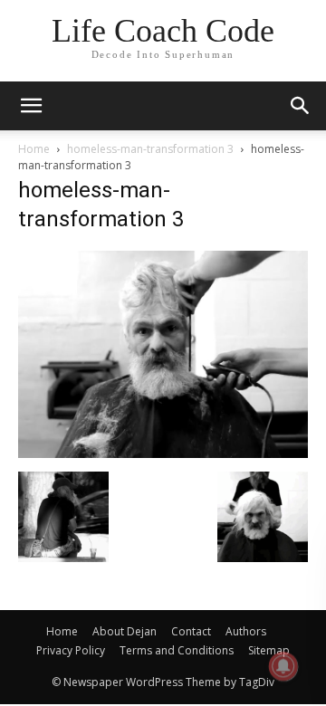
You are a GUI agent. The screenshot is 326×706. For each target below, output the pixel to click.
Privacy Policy (70, 650)
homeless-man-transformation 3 (150, 149)
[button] (300, 105)
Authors (245, 631)
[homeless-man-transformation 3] (163, 453)
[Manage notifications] (283, 666)
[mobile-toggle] (31, 105)
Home (34, 149)
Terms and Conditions (177, 650)
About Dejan (124, 631)
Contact (191, 631)
